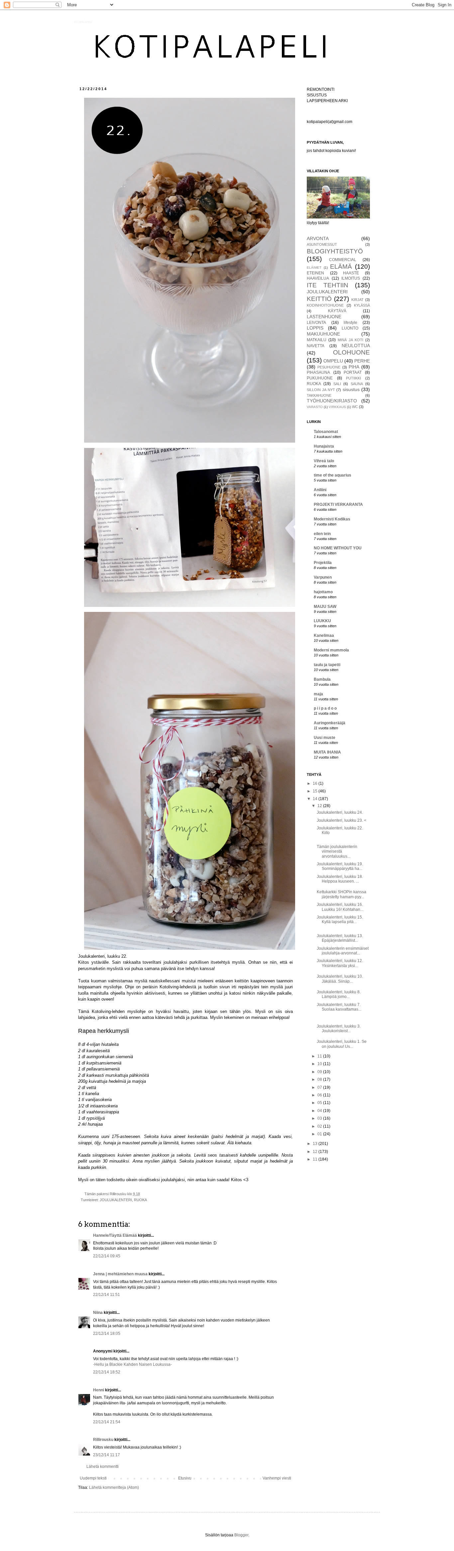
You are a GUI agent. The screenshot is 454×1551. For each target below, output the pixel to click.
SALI (337, 384)
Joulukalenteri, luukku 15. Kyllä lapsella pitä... (340, 919)
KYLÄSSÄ (362, 305)
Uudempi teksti (93, 1478)
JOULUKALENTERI (116, 1200)
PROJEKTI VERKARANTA (338, 504)
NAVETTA (315, 346)
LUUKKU (322, 621)
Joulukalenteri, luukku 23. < (341, 820)
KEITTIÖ (319, 298)
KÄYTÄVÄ (337, 311)
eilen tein (322, 533)
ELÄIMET (314, 267)
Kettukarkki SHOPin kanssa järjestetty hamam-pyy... (341, 894)
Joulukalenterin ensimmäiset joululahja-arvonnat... (343, 950)
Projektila (323, 562)
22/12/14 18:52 (106, 1372)
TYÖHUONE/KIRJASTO (332, 400)
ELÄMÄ (341, 266)
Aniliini (320, 490)
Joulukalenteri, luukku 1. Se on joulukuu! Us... (342, 1044)
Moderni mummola (331, 650)
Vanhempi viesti (277, 1478)
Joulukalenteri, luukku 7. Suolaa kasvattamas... (339, 1007)
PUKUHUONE (320, 378)
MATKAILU (316, 340)
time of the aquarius (332, 475)
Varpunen (323, 577)
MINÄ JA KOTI (350, 340)
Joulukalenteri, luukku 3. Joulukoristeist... (339, 1028)
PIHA (354, 366)
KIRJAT (357, 300)
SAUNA (357, 384)
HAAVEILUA (318, 278)
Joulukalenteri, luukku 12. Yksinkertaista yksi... (340, 963)
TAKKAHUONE (319, 395)
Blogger (241, 1535)
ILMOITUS (350, 278)
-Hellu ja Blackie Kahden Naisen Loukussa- (132, 1364)
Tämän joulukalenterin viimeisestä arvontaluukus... (337, 851)
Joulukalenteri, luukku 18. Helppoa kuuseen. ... (340, 879)
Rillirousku (103, 1439)
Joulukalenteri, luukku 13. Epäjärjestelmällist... (340, 938)
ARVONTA (318, 238)
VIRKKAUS (337, 407)
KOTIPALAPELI (82, 22)
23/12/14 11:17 (106, 1455)
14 (315, 798)
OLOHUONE (351, 352)
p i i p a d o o (325, 708)
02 (320, 1126)
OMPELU (333, 360)
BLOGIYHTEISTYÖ (335, 251)
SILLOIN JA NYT (321, 390)
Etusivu (184, 1478)
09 (320, 1071)
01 (320, 1134)
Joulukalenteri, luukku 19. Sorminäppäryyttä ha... (340, 866)
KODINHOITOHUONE (325, 305)
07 (320, 1087)
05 (320, 1102)
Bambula (322, 679)
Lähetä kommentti (102, 1466)
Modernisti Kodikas (332, 519)
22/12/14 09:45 (106, 1256)
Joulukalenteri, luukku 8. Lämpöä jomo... (339, 994)
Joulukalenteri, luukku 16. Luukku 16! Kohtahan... (340, 907)
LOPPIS (315, 328)
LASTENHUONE (324, 316)
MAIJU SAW (325, 606)
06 (320, 1095)
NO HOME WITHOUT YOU (338, 548)
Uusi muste (324, 737)
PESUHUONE (328, 367)
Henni (98, 1390)
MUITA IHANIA (327, 752)
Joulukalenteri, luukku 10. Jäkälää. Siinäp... (340, 978)
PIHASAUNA (318, 372)
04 (320, 1110)
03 (320, 1118)
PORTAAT (353, 372)
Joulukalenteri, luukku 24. (340, 812)
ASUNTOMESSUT (322, 244)
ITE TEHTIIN (327, 285)
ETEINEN (315, 273)
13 (315, 1143)
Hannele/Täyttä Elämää (115, 1235)
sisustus (351, 389)
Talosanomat (326, 431)
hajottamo (323, 592)
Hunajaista (324, 446)
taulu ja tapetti (327, 664)
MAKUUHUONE (323, 334)
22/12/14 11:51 (106, 1294)
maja (318, 694)
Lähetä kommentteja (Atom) (114, 1487)
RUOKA (140, 1200)
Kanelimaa (324, 635)
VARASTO (315, 407)
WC (355, 407)
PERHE (362, 360)
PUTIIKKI (353, 378)
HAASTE (351, 273)
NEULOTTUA (356, 345)
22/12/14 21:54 (106, 1422)
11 (320, 1056)
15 (315, 791)
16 (315, 783)
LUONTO (350, 328)
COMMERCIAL (342, 259)
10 (320, 1063)
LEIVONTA (316, 322)
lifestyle (350, 322)
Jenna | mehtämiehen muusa (120, 1274)
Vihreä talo (324, 461)
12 (320, 805)
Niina (98, 1312)
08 (320, 1079)
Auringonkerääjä (329, 723)
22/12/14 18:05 (106, 1333)
